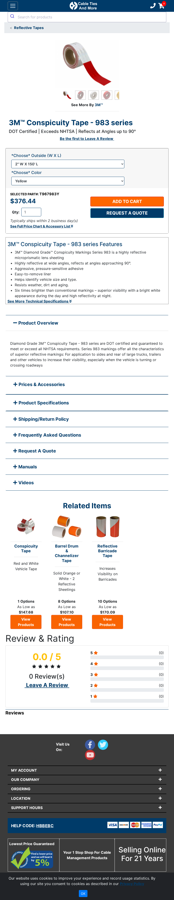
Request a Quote (127, 213)
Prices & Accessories (41, 384)
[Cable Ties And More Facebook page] (91, 745)
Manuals (27, 467)
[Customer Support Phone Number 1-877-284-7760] (152, 6)
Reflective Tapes (29, 27)
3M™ (99, 105)
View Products (26, 622)
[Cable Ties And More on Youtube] (91, 756)
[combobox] (87, 17)
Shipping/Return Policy (43, 419)
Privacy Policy (132, 883)
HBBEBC (45, 825)
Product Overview (37, 323)
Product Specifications (43, 403)
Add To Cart (127, 201)
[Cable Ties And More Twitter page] (104, 745)
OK (83, 893)
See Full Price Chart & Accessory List (40, 226)
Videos (25, 482)
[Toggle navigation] (13, 6)
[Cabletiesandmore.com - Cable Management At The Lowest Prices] (83, 6)
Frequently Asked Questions (49, 435)
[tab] (87, 385)
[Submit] (13, 16)
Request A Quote (36, 451)
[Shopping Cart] (161, 6)
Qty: (15, 212)
